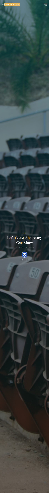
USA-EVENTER (10, 4)
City (24, 233)
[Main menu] (45, 4)
